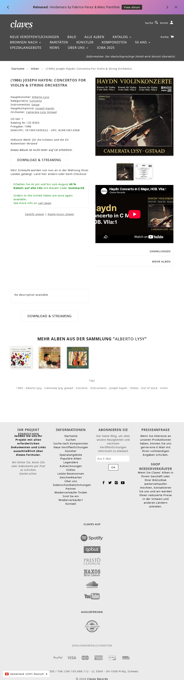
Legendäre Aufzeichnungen (71, 464)
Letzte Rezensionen (71, 473)
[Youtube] (123, 482)
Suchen (71, 439)
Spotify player (34, 214)
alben (35, 68)
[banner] (22, 24)
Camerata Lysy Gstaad (41, 112)
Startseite (17, 68)
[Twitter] (110, 482)
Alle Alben (94, 37)
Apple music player (61, 214)
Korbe (165, 37)
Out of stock (149, 388)
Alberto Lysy (40, 97)
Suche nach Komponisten (70, 443)
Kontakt (70, 503)
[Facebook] (103, 482)
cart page (44, 203)
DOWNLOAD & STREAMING (39, 160)
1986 (19, 388)
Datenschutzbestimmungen (72, 485)
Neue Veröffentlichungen (34, 37)
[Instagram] (116, 482)
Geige (35, 104)
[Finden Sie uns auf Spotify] (92, 537)
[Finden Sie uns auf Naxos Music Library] (92, 572)
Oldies (134, 388)
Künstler (84, 42)
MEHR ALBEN (161, 261)
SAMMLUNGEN (160, 251)
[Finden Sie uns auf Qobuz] (92, 548)
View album (132, 7)
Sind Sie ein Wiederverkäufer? (71, 498)
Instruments (98, 388)
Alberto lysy (34, 388)
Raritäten (59, 42)
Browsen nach (24, 42)
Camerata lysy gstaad (58, 388)
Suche (149, 23)
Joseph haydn (118, 388)
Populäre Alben (71, 458)
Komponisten (114, 42)
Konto (164, 23)
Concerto (35, 100)
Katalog (121, 37)
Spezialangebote (26, 47)
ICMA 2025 (106, 47)
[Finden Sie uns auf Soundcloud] (92, 583)
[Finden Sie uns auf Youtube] (92, 595)
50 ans (141, 42)
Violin (164, 388)
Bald (71, 37)
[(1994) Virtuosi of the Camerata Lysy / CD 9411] (21, 357)
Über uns (77, 47)
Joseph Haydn (44, 108)
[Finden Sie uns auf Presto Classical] (92, 560)
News (54, 47)
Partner (71, 488)
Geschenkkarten (71, 477)
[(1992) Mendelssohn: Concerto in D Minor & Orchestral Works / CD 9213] (49, 357)
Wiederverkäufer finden (70, 492)
